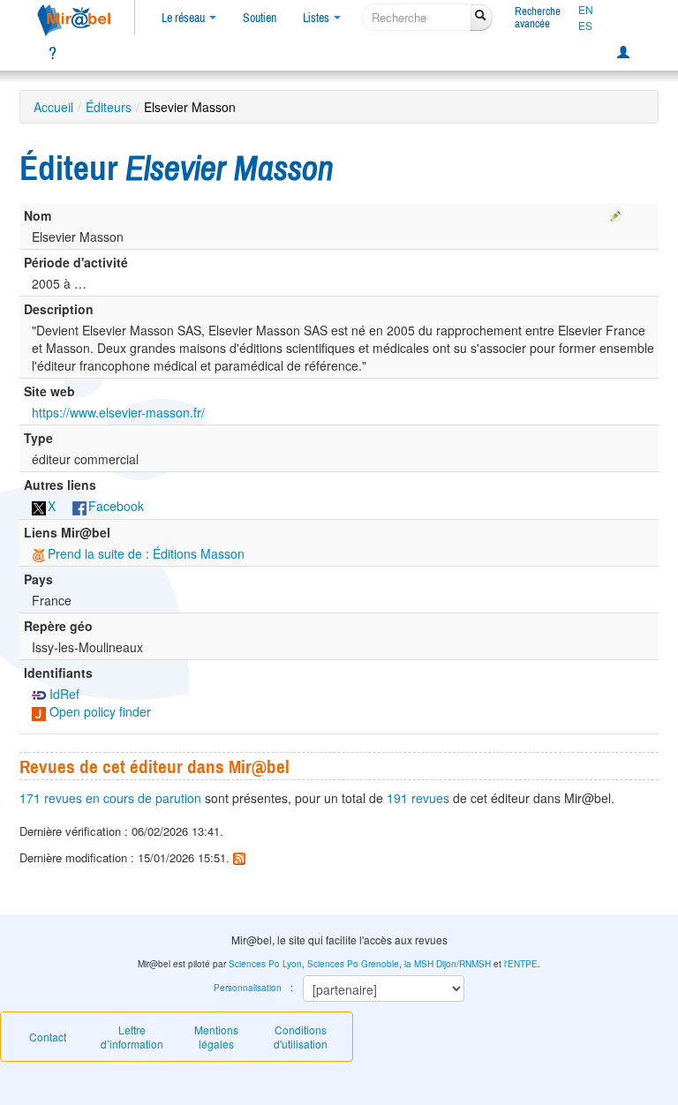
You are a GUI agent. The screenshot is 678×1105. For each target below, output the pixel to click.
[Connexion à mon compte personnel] (623, 53)
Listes (317, 18)
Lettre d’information (132, 1036)
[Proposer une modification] (616, 212)
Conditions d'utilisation (301, 1036)
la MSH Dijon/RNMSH (447, 964)
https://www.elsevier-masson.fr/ (118, 412)
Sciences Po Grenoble (353, 964)
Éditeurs (109, 107)
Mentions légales (216, 1036)
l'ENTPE (521, 964)
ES (585, 25)
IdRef (62, 694)
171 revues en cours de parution (110, 798)
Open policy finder (98, 711)
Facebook (116, 506)
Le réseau (184, 18)
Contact (47, 1036)
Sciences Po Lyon (265, 964)
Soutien (259, 18)
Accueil (53, 107)
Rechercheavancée (538, 17)
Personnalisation (248, 987)
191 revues (418, 798)
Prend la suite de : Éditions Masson (146, 553)
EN (585, 10)
